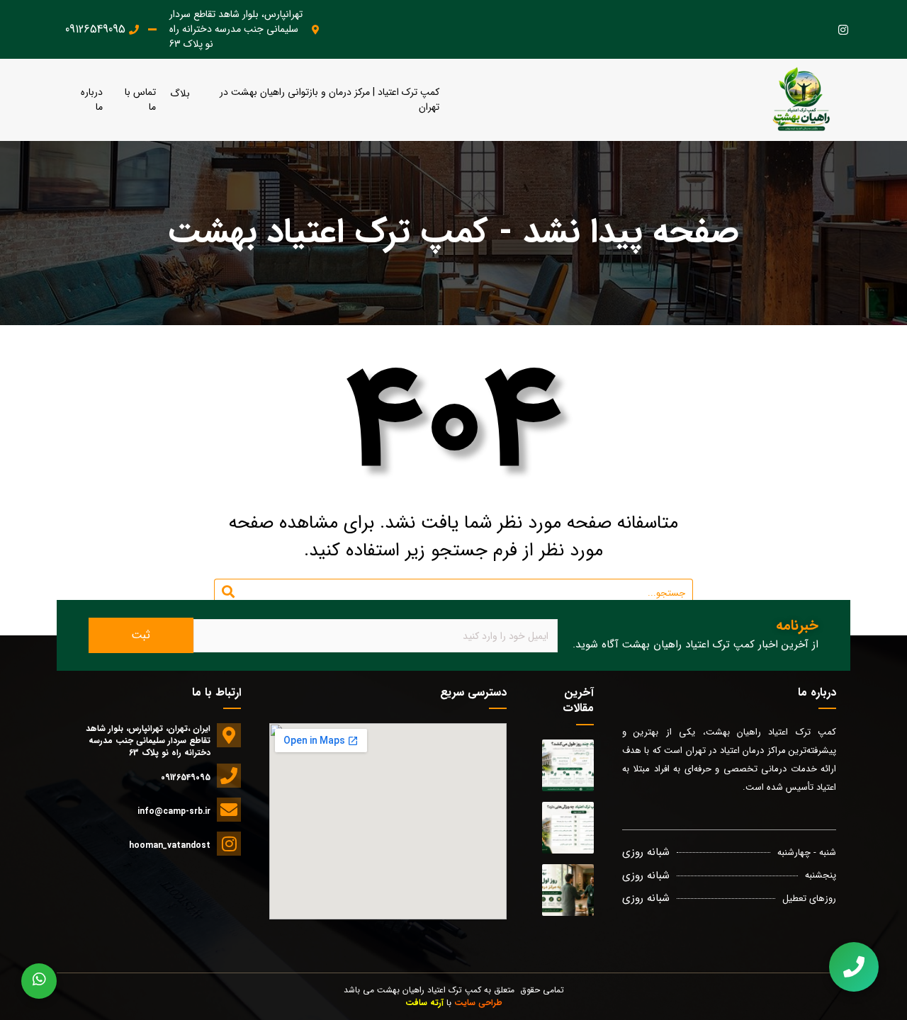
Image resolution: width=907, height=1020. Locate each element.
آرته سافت (424, 1002)
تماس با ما (140, 100)
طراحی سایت (478, 1002)
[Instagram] (842, 29)
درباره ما (92, 100)
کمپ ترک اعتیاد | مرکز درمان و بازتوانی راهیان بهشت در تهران (329, 100)
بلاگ (180, 93)
